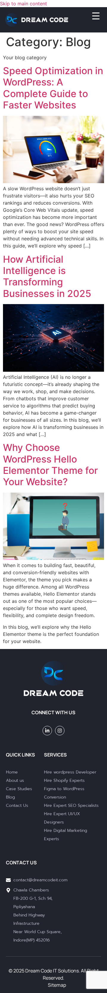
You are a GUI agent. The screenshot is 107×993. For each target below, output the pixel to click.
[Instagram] (59, 730)
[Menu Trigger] (92, 15)
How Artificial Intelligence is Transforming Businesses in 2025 (47, 276)
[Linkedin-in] (47, 730)
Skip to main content (23, 4)
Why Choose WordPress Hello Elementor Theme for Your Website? (50, 465)
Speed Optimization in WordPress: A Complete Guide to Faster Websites (53, 88)
